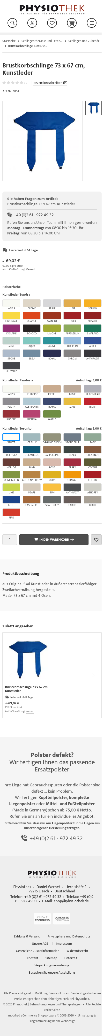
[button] (93, 108)
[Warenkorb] (72, 23)
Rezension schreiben (47, 83)
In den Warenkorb (54, 540)
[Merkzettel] (52, 23)
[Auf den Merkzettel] (96, 540)
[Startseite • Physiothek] (52, 13)
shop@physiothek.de (71, 901)
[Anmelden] (32, 23)
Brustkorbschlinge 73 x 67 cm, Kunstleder (26, 689)
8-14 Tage (31, 250)
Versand (30, 269)
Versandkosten (59, 993)
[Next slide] (93, 675)
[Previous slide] (11, 675)
